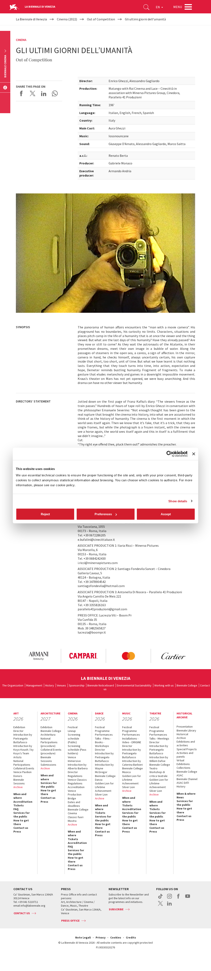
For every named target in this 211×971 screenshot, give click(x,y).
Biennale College (187, 685)
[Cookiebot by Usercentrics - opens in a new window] (169, 454)
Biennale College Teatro (159, 766)
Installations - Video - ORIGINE (131, 740)
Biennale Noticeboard (100, 685)
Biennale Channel (187, 779)
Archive (18, 787)
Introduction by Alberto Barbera (78, 766)
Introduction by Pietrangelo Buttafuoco (22, 738)
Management (34, 685)
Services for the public (21, 814)
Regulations (75, 776)
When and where (19, 796)
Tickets (18, 805)
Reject (45, 514)
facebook (178, 898)
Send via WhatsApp (55, 93)
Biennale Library (186, 730)
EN (158, 7)
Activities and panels (185, 754)
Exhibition (19, 727)
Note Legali (83, 937)
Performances (104, 734)
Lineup (72, 731)
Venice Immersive (74, 759)
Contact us (20, 828)
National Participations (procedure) (49, 742)
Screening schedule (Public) (74, 738)
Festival (72, 727)
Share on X (32, 93)
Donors (17, 776)
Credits (131, 937)
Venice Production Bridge (74, 794)
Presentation (185, 726)
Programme (102, 731)
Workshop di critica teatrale (158, 774)
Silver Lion (101, 794)
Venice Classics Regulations (77, 781)
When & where (186, 793)
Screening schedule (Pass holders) (77, 749)
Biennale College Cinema (78, 811)
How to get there (21, 822)
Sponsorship (76, 685)
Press (17, 831)
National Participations (21, 762)
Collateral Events (23, 768)
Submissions (48, 764)
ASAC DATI (183, 783)
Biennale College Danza (105, 777)
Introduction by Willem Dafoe (158, 759)
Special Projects (187, 749)
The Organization (12, 685)
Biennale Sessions (19, 781)
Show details (177, 501)
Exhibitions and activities (186, 743)
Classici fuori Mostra (75, 819)
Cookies (115, 937)
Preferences (103, 514)
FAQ (16, 809)
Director (18, 731)
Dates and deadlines (74, 804)
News (180, 797)
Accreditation (22, 802)
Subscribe (116, 909)
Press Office (70, 920)
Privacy (101, 937)
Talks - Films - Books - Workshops (103, 742)
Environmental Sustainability (134, 685)
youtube (187, 898)
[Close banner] (193, 453)
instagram (169, 898)
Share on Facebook (21, 93)
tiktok (160, 898)
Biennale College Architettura (51, 732)
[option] (38, 656)
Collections (183, 768)
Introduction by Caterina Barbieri (132, 762)
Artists (17, 757)
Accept (166, 514)
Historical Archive (182, 736)
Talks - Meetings (159, 738)
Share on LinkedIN (44, 93)
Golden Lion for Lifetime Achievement (104, 787)
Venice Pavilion (22, 772)
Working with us (164, 685)
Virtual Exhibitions (183, 762)
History (49, 685)
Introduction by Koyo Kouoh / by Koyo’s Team (23, 749)
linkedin (169, 905)
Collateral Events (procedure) (51, 751)
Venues (61, 685)
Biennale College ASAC (187, 773)
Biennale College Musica (132, 770)
